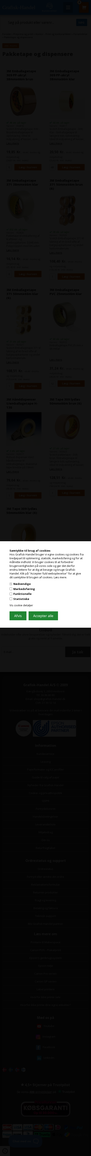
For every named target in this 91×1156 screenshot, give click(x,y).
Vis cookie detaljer (21, 605)
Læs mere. (60, 577)
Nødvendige (22, 584)
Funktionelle (22, 594)
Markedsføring (24, 589)
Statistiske (21, 599)
